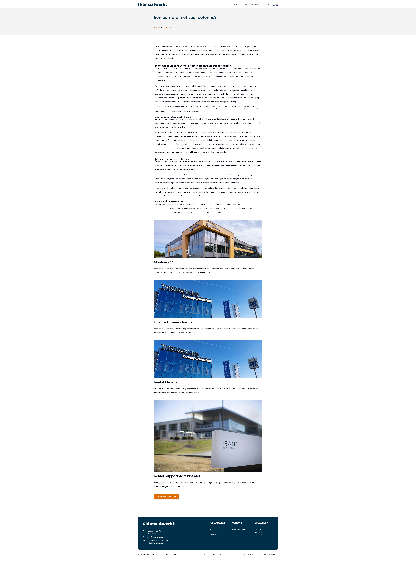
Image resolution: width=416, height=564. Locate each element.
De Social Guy (215, 554)
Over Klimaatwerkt (252, 5)
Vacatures (236, 5)
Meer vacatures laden (167, 496)
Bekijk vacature (160, 278)
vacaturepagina (161, 208)
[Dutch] (274, 4)
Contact (266, 5)
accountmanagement (164, 212)
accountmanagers (162, 148)
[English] (277, 4)
